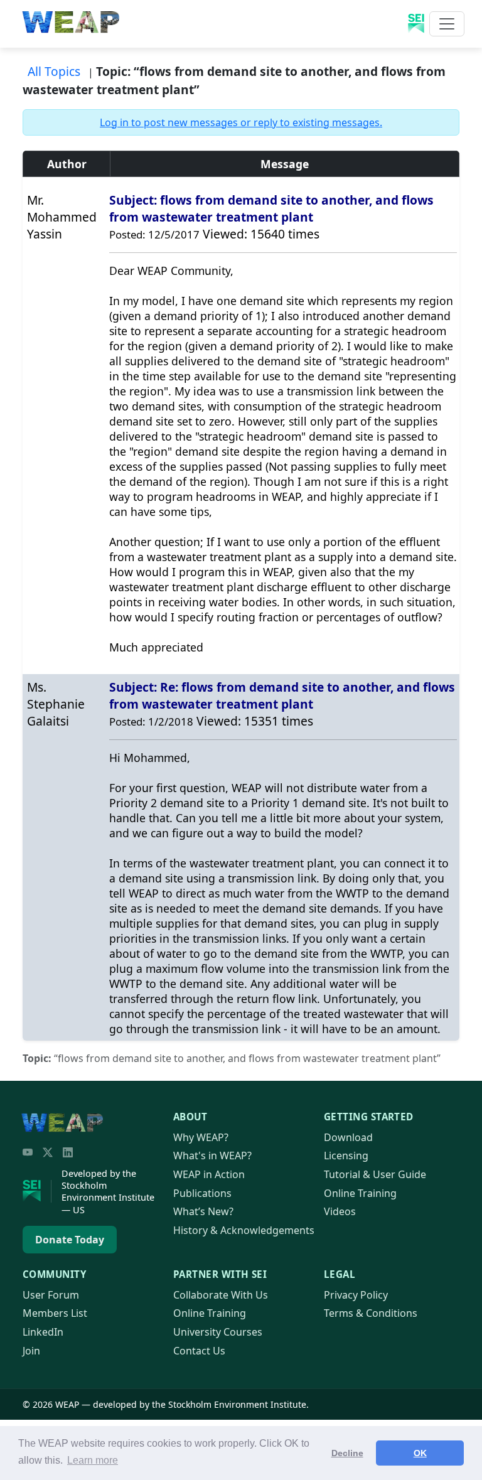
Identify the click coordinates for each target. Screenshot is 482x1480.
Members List (55, 1313)
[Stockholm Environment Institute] (37, 1191)
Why (200, 1137)
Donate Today (69, 1240)
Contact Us (199, 1351)
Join (31, 1351)
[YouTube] (28, 1152)
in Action (209, 1174)
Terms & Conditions (370, 1313)
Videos (340, 1211)
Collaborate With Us (220, 1295)
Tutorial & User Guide (375, 1174)
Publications (202, 1193)
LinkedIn (43, 1332)
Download (348, 1137)
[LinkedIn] (68, 1152)
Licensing (346, 1155)
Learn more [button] (92, 1460)
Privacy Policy (356, 1295)
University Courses (217, 1332)
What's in (212, 1155)
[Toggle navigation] (446, 23)
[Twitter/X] (48, 1152)
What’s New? (203, 1211)
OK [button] (420, 1453)
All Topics (54, 71)
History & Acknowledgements (243, 1230)
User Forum (51, 1295)
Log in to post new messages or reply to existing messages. (241, 122)
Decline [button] (347, 1453)
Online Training (360, 1193)
